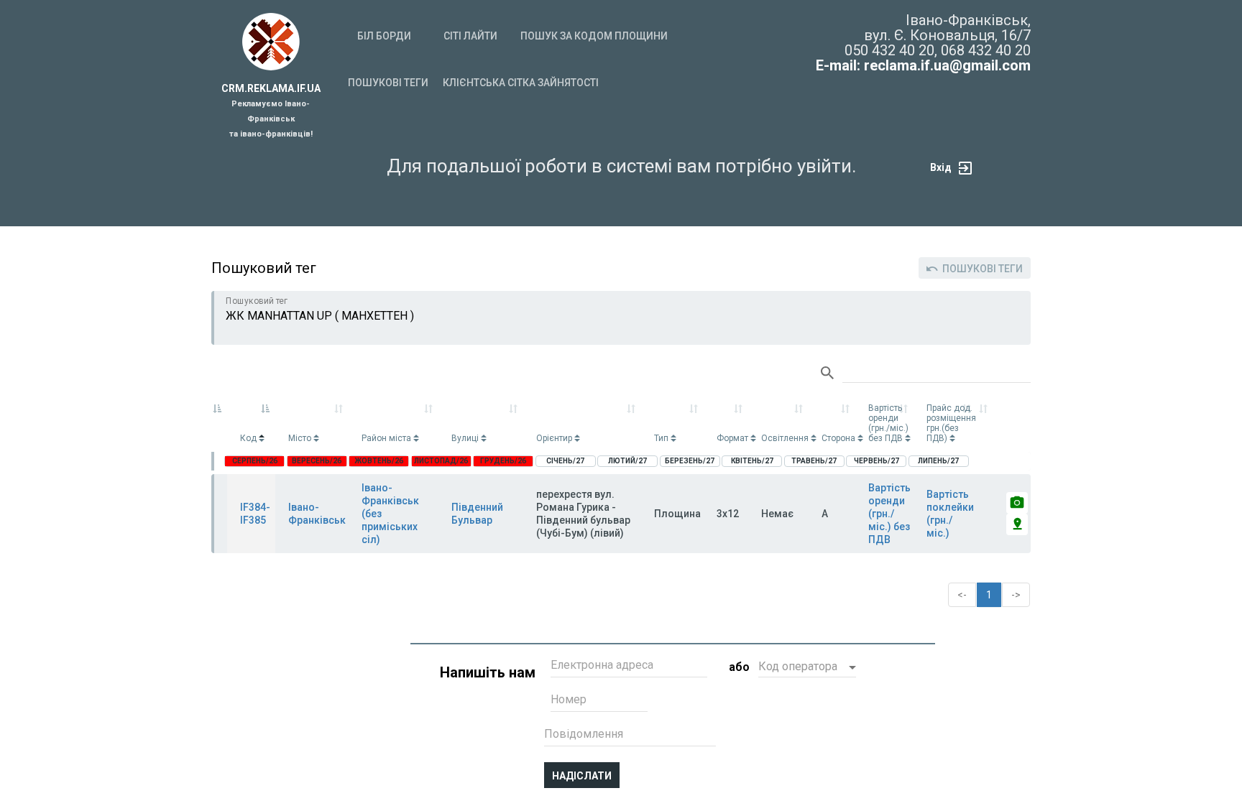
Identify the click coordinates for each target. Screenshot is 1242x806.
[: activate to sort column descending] (219, 423)
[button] (807, 668)
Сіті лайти (470, 36)
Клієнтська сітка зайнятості (521, 82)
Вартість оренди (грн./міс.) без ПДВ (889, 513)
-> (1016, 595)
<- (962, 595)
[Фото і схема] (1017, 503)
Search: (926, 373)
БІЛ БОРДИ (384, 36)
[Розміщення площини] (1017, 524)
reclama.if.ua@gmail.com (947, 65)
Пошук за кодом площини (594, 36)
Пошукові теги (388, 82)
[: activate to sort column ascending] (985, 423)
